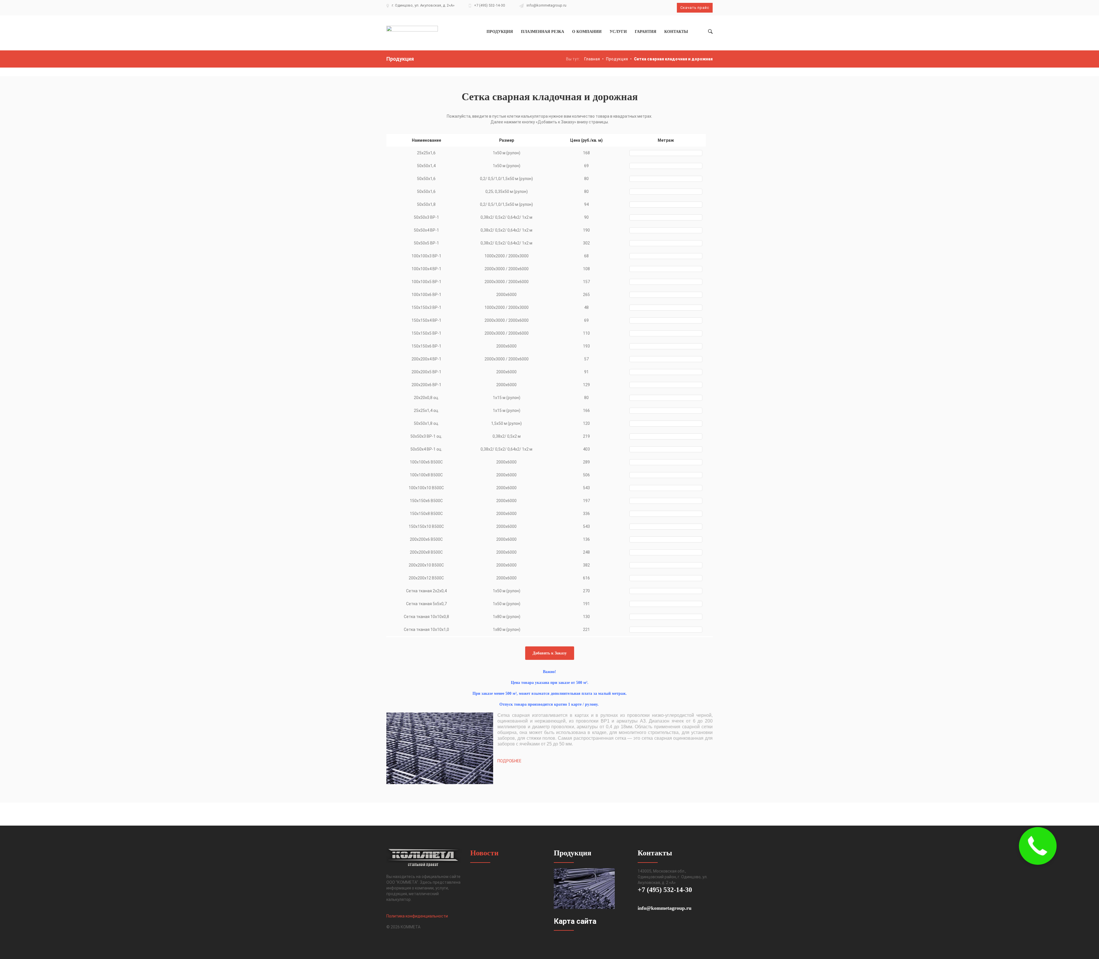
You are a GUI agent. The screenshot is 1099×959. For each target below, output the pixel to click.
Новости (484, 853)
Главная (592, 59)
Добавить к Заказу (550, 653)
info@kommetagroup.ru (546, 5)
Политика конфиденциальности (417, 916)
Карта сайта (575, 921)
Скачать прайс (694, 7)
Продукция (617, 59)
